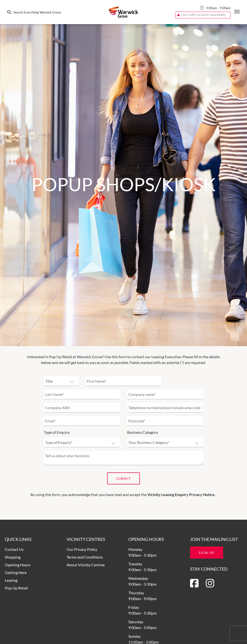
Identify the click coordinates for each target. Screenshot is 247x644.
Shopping (13, 557)
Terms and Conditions (85, 557)
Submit (123, 479)
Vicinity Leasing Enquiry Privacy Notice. (181, 494)
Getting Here (16, 572)
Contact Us (14, 549)
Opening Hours (17, 564)
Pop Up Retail (16, 588)
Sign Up (206, 553)
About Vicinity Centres (86, 564)
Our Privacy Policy (82, 549)
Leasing (11, 580)
